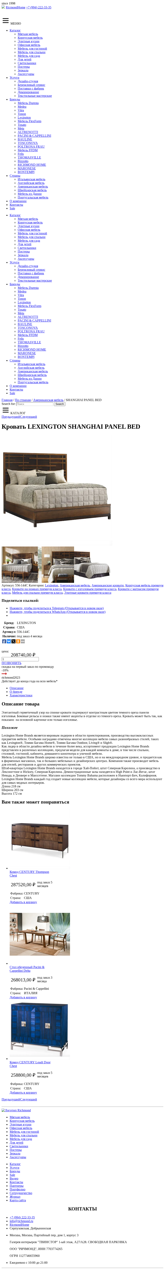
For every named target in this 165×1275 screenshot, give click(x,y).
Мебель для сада (29, 55)
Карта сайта (18, 1200)
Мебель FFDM (28, 150)
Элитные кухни (28, 41)
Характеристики (21, 695)
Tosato (22, 124)
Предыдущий (11, 416)
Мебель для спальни (31, 52)
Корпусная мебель (30, 37)
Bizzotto (23, 161)
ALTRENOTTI (28, 132)
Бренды (15, 99)
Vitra (21, 110)
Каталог (15, 30)
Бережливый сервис (31, 85)
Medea (22, 106)
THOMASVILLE (29, 157)
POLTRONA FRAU (31, 146)
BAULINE (25, 139)
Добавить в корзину (23, 902)
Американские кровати (108, 585)
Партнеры (17, 1185)
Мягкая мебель (28, 34)
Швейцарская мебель (32, 190)
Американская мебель (33, 186)
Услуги (14, 77)
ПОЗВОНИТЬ (11, 663)
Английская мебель (31, 183)
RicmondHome (15, 7)
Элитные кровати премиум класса (87, 592)
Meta (21, 128)
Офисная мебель (29, 45)
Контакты (16, 204)
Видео (14, 1178)
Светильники (27, 63)
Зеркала (23, 70)
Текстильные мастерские (35, 95)
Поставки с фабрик (31, 88)
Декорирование (28, 92)
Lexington (24, 117)
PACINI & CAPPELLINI (34, 135)
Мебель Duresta (28, 103)
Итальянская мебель (31, 179)
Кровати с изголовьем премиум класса (89, 589)
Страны (15, 175)
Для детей (24, 59)
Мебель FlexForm (29, 121)
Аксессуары (26, 74)
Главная (7, 400)
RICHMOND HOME (32, 164)
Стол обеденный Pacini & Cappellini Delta (27, 968)
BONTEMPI (26, 172)
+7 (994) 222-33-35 (38, 7)
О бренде (16, 691)
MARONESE (27, 168)
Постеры (24, 66)
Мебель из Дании (30, 193)
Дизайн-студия (28, 81)
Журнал (15, 1196)
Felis (21, 154)
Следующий (28, 416)
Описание (17, 688)
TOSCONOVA (28, 143)
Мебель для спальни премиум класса (37, 592)
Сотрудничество (21, 1193)
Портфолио (17, 1189)
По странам (23, 400)
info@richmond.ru (21, 1221)
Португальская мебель (33, 197)
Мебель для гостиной (32, 48)
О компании (18, 201)
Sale (12, 208)
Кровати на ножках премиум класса (37, 589)
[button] (57, 490)
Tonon (22, 114)
